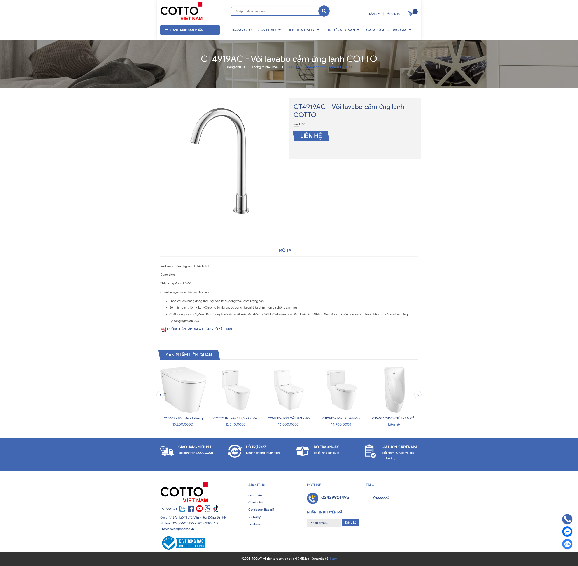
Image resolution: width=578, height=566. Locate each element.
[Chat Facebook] (567, 531)
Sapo (333, 559)
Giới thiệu (255, 495)
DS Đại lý (254, 517)
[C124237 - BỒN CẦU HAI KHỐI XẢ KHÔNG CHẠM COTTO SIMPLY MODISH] (289, 390)
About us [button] (256, 485)
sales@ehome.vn (182, 529)
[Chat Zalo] (567, 544)
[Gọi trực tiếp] (567, 519)
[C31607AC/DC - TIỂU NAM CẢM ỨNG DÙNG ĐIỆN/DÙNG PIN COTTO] (395, 390)
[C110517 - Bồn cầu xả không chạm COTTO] (342, 390)
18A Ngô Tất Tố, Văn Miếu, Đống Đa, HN (198, 517)
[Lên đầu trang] (18, 556)
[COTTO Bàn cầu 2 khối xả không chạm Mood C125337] (236, 390)
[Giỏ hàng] (411, 14)
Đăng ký (350, 522)
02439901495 (335, 497)
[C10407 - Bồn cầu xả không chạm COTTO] (183, 390)
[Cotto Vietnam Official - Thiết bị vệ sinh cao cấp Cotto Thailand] (181, 11)
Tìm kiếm (254, 524)
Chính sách (256, 502)
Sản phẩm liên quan (189, 354)
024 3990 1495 (183, 523)
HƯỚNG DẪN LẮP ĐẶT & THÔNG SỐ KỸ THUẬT (200, 329)
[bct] (182, 543)
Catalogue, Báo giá (261, 510)
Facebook (381, 498)
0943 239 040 (207, 523)
